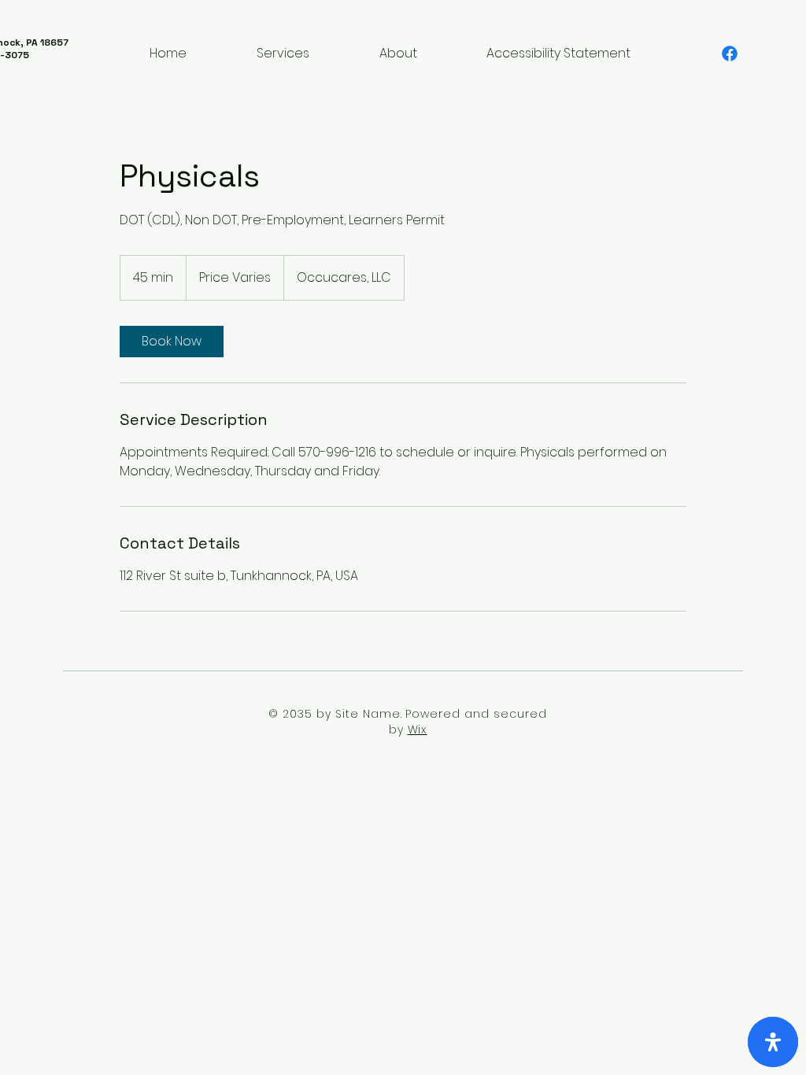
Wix (417, 729)
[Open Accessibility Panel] (773, 1042)
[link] (172, 341)
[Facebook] (729, 53)
